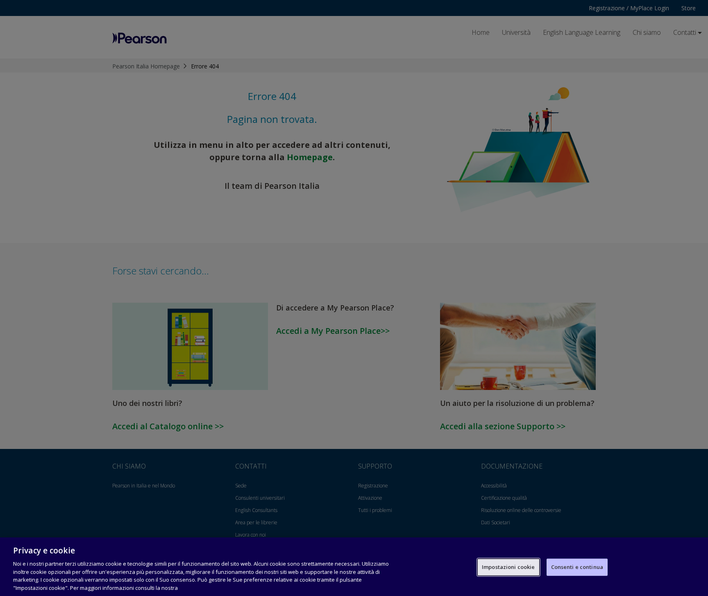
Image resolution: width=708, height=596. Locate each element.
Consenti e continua (577, 567)
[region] (354, 566)
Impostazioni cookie (508, 567)
